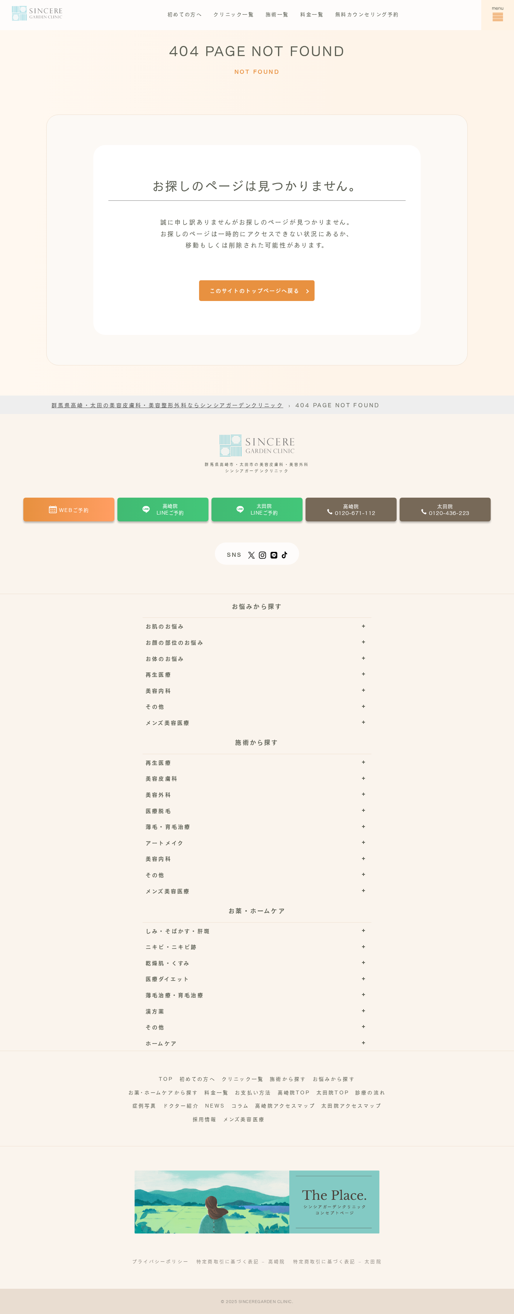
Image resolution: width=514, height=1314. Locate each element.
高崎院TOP (294, 1092)
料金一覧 (312, 13)
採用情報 (205, 1118)
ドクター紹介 (181, 1105)
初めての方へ (184, 13)
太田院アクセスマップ (351, 1105)
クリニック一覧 (233, 13)
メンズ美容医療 (244, 1118)
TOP (166, 1078)
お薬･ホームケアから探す (163, 1092)
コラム (240, 1105)
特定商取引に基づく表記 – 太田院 (337, 1261)
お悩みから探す (334, 1078)
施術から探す (288, 1078)
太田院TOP (332, 1092)
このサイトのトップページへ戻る (255, 290)
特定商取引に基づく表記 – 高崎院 (240, 1261)
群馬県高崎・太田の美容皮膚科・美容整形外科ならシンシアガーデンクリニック (167, 404)
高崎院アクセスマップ (285, 1105)
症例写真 (144, 1105)
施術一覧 (277, 13)
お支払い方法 (253, 1092)
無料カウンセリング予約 (367, 13)
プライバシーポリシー (160, 1261)
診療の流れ (370, 1092)
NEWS (215, 1105)
